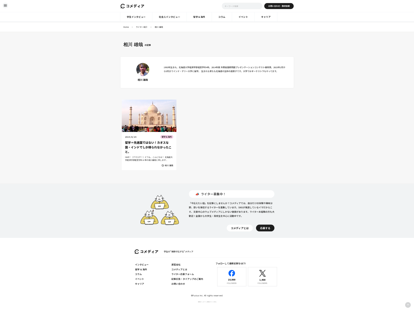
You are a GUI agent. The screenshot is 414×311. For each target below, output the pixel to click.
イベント (139, 278)
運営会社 (175, 264)
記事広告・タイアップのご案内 (187, 278)
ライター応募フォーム (182, 274)
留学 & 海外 (141, 269)
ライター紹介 (141, 27)
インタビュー (142, 264)
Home (126, 27)
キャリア (139, 283)
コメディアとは (179, 269)
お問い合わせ (178, 283)
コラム (138, 274)
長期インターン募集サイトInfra (207, 302)
